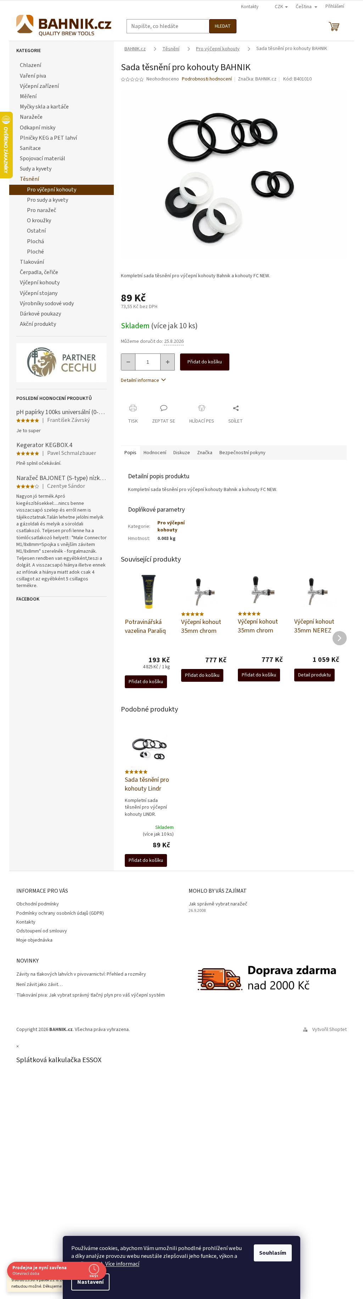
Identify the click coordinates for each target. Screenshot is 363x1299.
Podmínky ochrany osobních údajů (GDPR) (60, 913)
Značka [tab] (204, 452)
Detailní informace (140, 380)
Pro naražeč (41, 210)
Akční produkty (38, 324)
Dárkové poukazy (40, 314)
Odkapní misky (37, 128)
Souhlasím (272, 1253)
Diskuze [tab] (181, 452)
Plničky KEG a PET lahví (48, 138)
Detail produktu (314, 675)
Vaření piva (33, 76)
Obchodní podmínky (37, 904)
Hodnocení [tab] (155, 452)
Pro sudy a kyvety (47, 200)
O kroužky (39, 220)
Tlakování (32, 262)
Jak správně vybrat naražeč (218, 904)
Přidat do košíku (205, 362)
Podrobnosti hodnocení (207, 79)
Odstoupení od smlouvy (41, 931)
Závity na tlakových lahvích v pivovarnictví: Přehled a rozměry (81, 974)
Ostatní (36, 231)
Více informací (122, 1264)
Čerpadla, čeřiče (39, 272)
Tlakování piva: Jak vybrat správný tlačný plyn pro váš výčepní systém (90, 995)
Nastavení (90, 1282)
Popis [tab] (130, 452)
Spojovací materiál (42, 158)
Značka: (257, 79)
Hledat (223, 26)
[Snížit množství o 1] (128, 362)
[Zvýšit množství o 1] (167, 362)
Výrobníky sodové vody (47, 303)
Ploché (35, 252)
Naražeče (31, 117)
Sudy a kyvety (35, 169)
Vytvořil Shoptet (329, 1029)
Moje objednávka (34, 940)
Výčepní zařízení (39, 86)
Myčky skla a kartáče (44, 107)
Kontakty (249, 7)
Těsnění (29, 179)
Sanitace (30, 148)
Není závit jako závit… (39, 984)
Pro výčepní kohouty (51, 190)
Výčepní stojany (38, 293)
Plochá (35, 241)
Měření (28, 96)
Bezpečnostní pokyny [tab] (242, 452)
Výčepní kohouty (40, 282)
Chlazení (30, 65)
